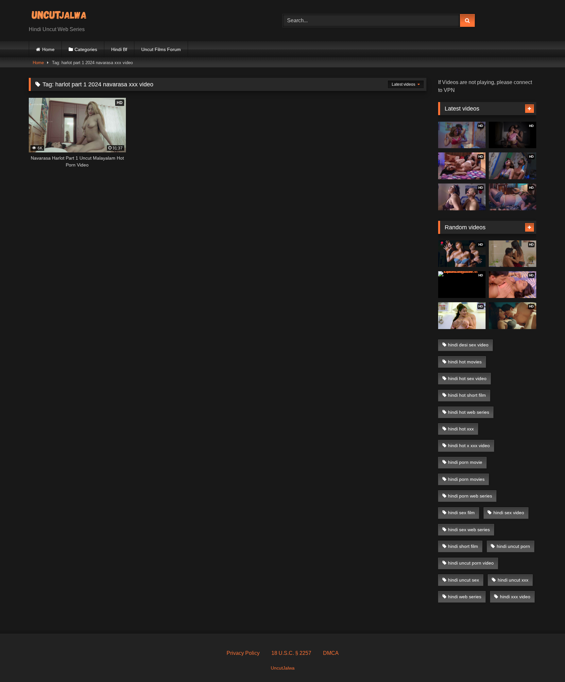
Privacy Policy (243, 653)
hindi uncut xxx (513, 580)
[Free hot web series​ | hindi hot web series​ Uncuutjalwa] (61, 15)
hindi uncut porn (513, 546)
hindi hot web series (468, 412)
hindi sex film (461, 512)
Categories (86, 49)
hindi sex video (508, 512)
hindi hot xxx (461, 428)
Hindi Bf (119, 49)
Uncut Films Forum (161, 49)
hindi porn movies (466, 479)
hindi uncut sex (463, 580)
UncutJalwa (283, 668)
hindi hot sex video (467, 378)
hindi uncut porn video (471, 563)
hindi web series (464, 596)
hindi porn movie (465, 462)
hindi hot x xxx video (469, 445)
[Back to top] (545, 662)
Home (48, 49)
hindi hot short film (467, 395)
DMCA (331, 653)
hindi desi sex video (468, 344)
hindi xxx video (515, 596)
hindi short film (463, 546)
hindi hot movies (465, 361)
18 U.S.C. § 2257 (291, 653)
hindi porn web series (470, 495)
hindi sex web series (469, 529)
